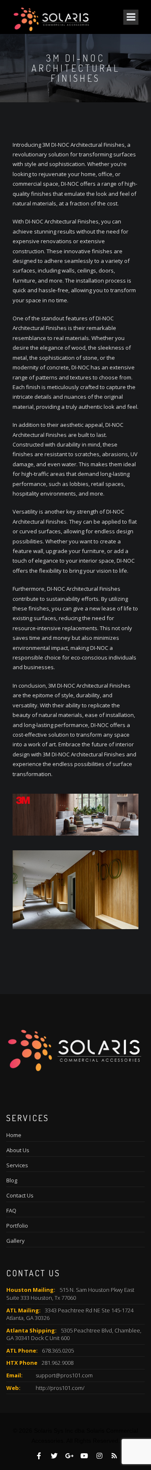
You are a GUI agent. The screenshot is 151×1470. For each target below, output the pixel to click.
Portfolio (17, 1225)
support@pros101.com (64, 1375)
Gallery (15, 1240)
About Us (17, 1150)
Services (17, 1165)
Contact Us (20, 1195)
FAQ (11, 1210)
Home (13, 1135)
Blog (11, 1180)
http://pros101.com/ (60, 1388)
